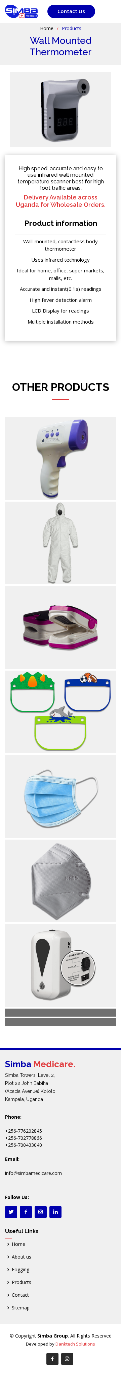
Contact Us (71, 11)
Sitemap (21, 1307)
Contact (20, 1295)
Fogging (20, 1269)
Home (46, 28)
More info (49, 489)
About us (21, 1257)
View (18, 489)
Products (21, 1282)
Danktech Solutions (75, 1344)
